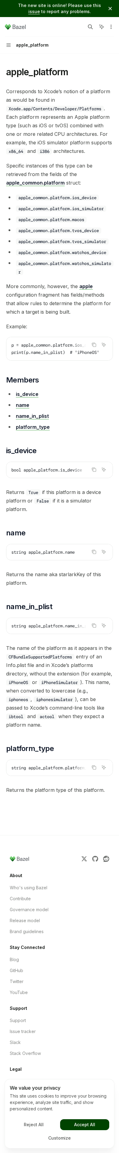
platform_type (33, 427)
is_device (27, 394)
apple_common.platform (35, 183)
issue (34, 11)
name (22, 405)
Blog (14, 959)
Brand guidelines (27, 931)
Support (18, 1020)
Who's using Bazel (28, 887)
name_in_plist (32, 416)
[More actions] (111, 27)
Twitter (16, 981)
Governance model (29, 909)
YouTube (19, 992)
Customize (59, 1138)
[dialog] (59, 1113)
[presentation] (59, 348)
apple (86, 286)
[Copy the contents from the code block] (94, 345)
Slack (15, 1042)
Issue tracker (23, 1031)
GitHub (16, 970)
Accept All (84, 1124)
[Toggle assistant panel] (101, 27)
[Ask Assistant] (104, 345)
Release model (25, 920)
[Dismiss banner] (110, 8)
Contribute (20, 898)
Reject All (34, 1124)
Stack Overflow (25, 1053)
